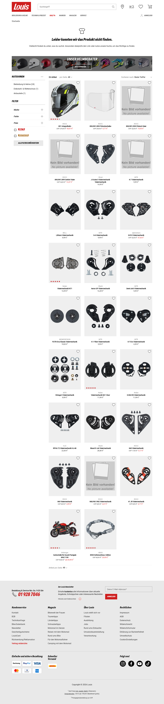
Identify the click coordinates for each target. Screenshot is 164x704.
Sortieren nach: (127, 77)
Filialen (87, 616)
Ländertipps (53, 620)
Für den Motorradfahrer (57, 639)
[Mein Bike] (131, 7)
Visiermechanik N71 (64, 289)
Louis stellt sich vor (92, 613)
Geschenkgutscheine (20, 632)
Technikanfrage (18, 620)
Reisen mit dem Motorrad (58, 632)
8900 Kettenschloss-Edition (100, 555)
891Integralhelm (64, 126)
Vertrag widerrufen (19, 643)
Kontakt (15, 613)
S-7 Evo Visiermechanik (136, 342)
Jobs (86, 624)
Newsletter (16, 628)
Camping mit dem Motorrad (59, 643)
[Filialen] (122, 7)
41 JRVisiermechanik (136, 502)
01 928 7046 (29, 594)
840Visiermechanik (136, 448)
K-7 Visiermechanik (136, 180)
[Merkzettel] (140, 7)
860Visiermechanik (65, 502)
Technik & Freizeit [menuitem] (38, 16)
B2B (13, 616)
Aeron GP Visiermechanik (100, 289)
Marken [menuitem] (62, 16)
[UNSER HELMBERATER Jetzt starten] (82, 63)
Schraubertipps (54, 624)
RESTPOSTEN (23, 135)
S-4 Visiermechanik (100, 235)
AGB (122, 616)
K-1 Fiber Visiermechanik (100, 342)
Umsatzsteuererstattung (94, 632)
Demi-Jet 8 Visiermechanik (136, 289)
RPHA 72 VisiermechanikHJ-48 (64, 448)
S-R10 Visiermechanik (136, 235)
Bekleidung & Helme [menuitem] (20, 16)
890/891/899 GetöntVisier (65, 180)
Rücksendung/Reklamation (23, 639)
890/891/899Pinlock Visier (136, 126)
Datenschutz (125, 620)
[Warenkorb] (149, 7)
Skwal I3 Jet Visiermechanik (100, 448)
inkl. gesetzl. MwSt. (82, 691)
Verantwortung (90, 636)
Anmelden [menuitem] (148, 16)
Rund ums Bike (54, 636)
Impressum (124, 613)
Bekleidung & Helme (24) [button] (24, 84)
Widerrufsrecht (126, 624)
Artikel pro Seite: (55, 568)
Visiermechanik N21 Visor (100, 395)
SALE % (21, 129)
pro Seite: (63, 77)
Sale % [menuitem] (52, 16)
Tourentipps (53, 616)
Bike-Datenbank (18, 624)
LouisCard (16, 636)
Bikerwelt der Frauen (56, 613)
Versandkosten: (69, 694)
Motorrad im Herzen (56, 628)
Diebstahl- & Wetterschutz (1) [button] (26, 89)
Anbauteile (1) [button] (20, 93)
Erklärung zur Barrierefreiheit (132, 632)
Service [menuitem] (83, 16)
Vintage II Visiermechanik (64, 395)
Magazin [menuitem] (72, 16)
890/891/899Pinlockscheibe (100, 126)
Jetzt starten (80, 67)
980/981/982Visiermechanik (100, 502)
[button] (113, 7)
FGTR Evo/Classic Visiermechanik (64, 342)
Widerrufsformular (127, 628)
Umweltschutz (126, 636)
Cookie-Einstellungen (128, 639)
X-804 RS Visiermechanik (136, 395)
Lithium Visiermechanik (64, 235)
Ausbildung (88, 620)
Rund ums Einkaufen (92, 628)
